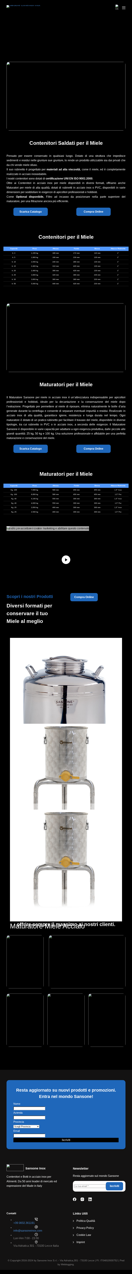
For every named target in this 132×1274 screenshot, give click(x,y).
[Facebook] (74, 1199)
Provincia (18, 1121)
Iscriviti (66, 1139)
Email (16, 1130)
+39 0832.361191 (24, 1222)
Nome (16, 1103)
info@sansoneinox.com (27, 1230)
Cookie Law (83, 1234)
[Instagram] (82, 1199)
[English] (117, 8)
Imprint (80, 1242)
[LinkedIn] (90, 1199)
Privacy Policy (85, 1227)
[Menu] (123, 7)
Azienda (18, 1112)
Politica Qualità (85, 1220)
